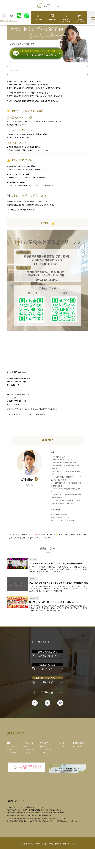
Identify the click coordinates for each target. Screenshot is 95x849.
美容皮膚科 (44, 743)
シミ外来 (36, 414)
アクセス (27, 753)
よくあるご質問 (29, 749)
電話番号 (47, 669)
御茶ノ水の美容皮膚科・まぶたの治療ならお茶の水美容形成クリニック (33, 409)
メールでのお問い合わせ (80, 20)
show (17, 70)
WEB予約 (52, 19)
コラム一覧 (61, 746)
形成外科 (43, 746)
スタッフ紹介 (12, 753)
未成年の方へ (45, 753)
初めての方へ (12, 746)
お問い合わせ (47, 655)
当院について (12, 749)
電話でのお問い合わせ (66, 20)
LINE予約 (38, 19)
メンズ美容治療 (45, 749)
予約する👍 (47, 223)
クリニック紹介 (29, 743)
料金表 (26, 746)
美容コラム (44, 414)
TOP (8, 743)
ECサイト (60, 749)
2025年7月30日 (18, 414)
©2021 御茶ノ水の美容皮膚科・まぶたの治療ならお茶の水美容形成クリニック (47, 844)
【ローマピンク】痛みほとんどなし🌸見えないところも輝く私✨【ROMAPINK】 (38, 534)
